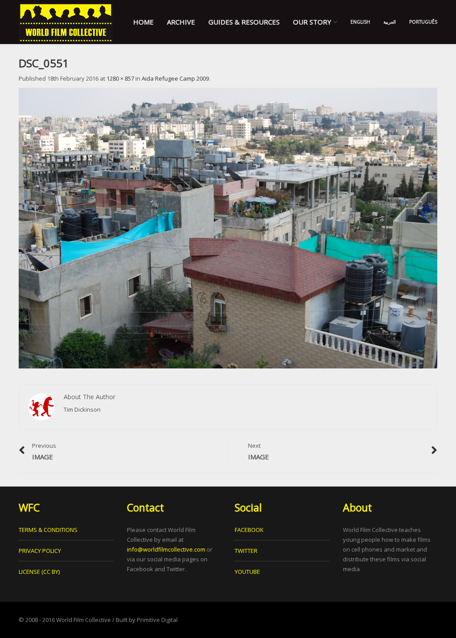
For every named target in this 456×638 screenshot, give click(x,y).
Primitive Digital (157, 620)
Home (143, 21)
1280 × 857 (120, 78)
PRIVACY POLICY (40, 551)
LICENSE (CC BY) (39, 572)
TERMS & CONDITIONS (48, 530)
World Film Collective (83, 620)
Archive (181, 21)
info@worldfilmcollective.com (166, 549)
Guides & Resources (244, 21)
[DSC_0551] (228, 228)
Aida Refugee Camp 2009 (175, 78)
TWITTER (246, 551)
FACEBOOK (249, 530)
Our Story (313, 21)
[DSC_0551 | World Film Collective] (66, 22)
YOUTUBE (247, 572)
